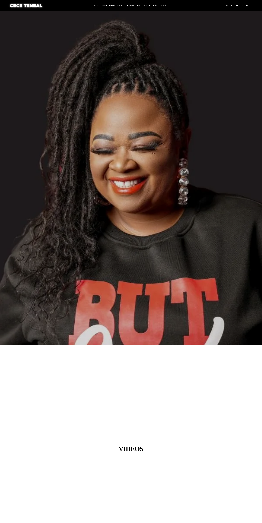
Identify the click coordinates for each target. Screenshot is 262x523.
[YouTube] (237, 5)
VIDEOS (155, 6)
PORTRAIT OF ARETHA (126, 6)
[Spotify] (247, 5)
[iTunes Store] (252, 5)
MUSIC (105, 6)
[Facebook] (242, 5)
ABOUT (97, 6)
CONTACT (164, 6)
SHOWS (112, 6)
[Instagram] (227, 5)
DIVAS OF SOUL (143, 6)
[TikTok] (232, 5)
